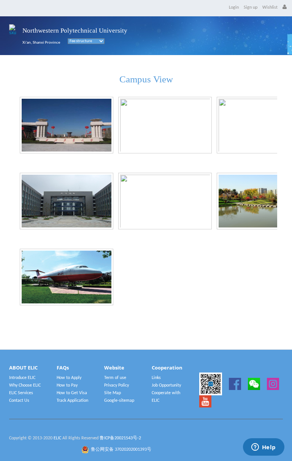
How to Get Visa (72, 393)
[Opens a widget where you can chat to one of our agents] (263, 447)
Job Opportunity (166, 385)
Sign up (250, 7)
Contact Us (19, 400)
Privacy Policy (116, 385)
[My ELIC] (284, 7)
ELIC (57, 438)
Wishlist (270, 7)
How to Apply (69, 378)
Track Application (72, 400)
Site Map (112, 393)
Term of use (115, 378)
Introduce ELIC (22, 378)
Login (234, 7)
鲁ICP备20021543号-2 (120, 438)
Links (156, 378)
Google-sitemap (119, 400)
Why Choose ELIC (25, 385)
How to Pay (67, 385)
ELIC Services (21, 393)
